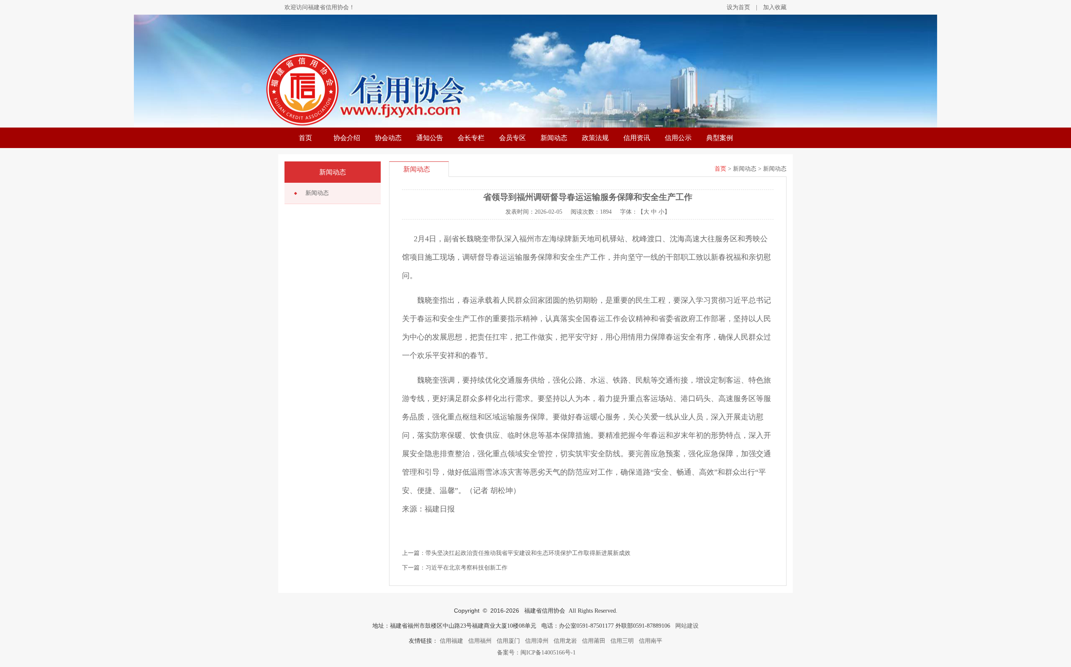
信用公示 (678, 137)
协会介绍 (346, 137)
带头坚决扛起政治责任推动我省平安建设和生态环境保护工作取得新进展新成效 (527, 553)
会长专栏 (471, 137)
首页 (305, 137)
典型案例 (719, 137)
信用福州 (480, 641)
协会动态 (388, 137)
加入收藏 (775, 7)
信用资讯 (636, 137)
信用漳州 (536, 641)
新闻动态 (554, 137)
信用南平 (650, 641)
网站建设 (687, 626)
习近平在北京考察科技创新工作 (466, 568)
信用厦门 (508, 641)
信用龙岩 (565, 641)
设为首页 (738, 7)
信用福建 (451, 641)
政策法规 (595, 137)
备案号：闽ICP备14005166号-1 (535, 652)
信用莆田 (593, 641)
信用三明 (622, 641)
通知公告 (429, 137)
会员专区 (512, 137)
